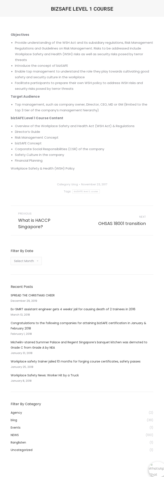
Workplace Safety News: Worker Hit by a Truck (45, 375)
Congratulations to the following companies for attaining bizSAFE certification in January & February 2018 (78, 326)
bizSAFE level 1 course (86, 191)
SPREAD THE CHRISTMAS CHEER (33, 295)
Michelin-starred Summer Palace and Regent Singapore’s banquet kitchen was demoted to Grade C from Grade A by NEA (79, 345)
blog (75, 184)
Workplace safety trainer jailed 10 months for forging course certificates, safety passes (76, 361)
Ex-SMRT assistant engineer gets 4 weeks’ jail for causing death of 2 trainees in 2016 (73, 309)
